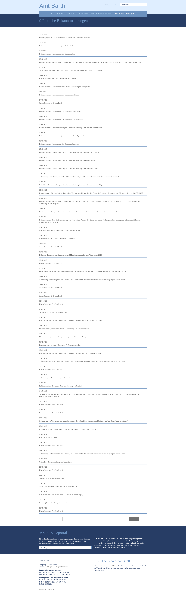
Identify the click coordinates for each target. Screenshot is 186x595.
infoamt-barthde (61, 567)
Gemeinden (82, 13)
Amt (92, 13)
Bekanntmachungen (125, 13)
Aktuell (70, 13)
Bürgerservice (58, 13)
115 (113, 566)
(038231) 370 (49, 567)
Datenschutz (51, 589)
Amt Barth (52, 6)
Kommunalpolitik (104, 13)
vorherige (55, 519)
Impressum (42, 589)
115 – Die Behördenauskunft (112, 561)
